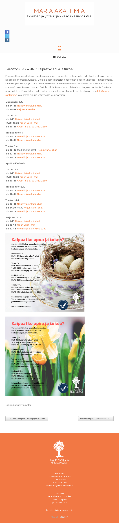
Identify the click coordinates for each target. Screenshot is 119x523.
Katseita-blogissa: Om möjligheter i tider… (26, 418)
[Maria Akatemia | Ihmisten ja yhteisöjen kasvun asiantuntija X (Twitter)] (7, 36)
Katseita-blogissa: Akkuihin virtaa (96, 418)
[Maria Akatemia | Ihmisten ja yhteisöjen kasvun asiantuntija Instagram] (7, 40)
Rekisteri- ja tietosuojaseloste (59, 510)
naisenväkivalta (22, 404)
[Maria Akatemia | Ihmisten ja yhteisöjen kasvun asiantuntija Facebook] (7, 32)
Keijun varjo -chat (26, 109)
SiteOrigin (64, 517)
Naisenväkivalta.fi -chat (29, 105)
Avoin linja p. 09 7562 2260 (32, 126)
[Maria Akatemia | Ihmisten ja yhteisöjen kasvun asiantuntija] (59, 13)
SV (59, 46)
